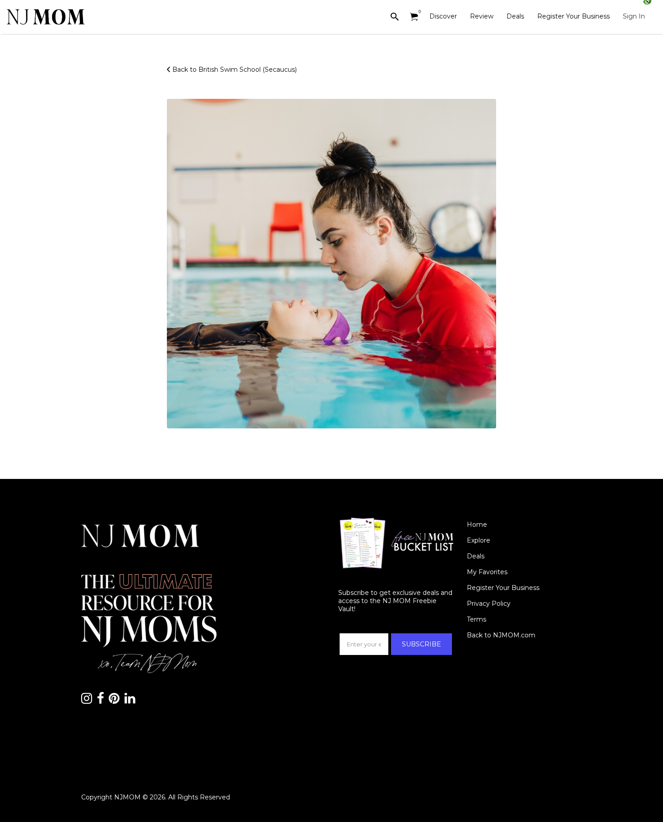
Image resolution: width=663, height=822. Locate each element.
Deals (515, 16)
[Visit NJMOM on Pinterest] (114, 701)
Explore (478, 540)
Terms (476, 619)
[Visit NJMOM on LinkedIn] (129, 701)
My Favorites (487, 572)
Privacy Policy (489, 603)
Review (481, 16)
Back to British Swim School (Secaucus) (234, 69)
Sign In (634, 16)
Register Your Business (573, 16)
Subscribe (421, 644)
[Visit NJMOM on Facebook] (100, 701)
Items (414, 17)
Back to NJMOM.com (501, 635)
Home (477, 524)
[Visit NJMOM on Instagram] (86, 701)
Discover (443, 16)
